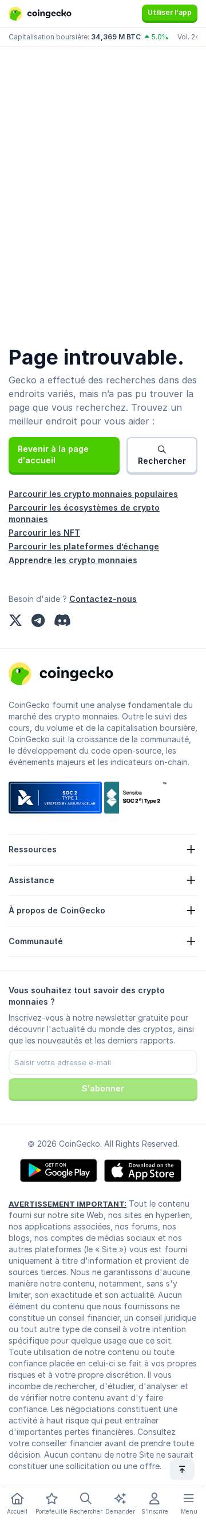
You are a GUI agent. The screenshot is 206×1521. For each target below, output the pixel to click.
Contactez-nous (103, 599)
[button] (64, 454)
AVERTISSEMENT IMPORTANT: (67, 1203)
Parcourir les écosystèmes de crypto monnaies (84, 513)
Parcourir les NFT (44, 532)
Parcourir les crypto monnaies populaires (93, 494)
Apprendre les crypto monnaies (73, 560)
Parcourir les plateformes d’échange (84, 546)
